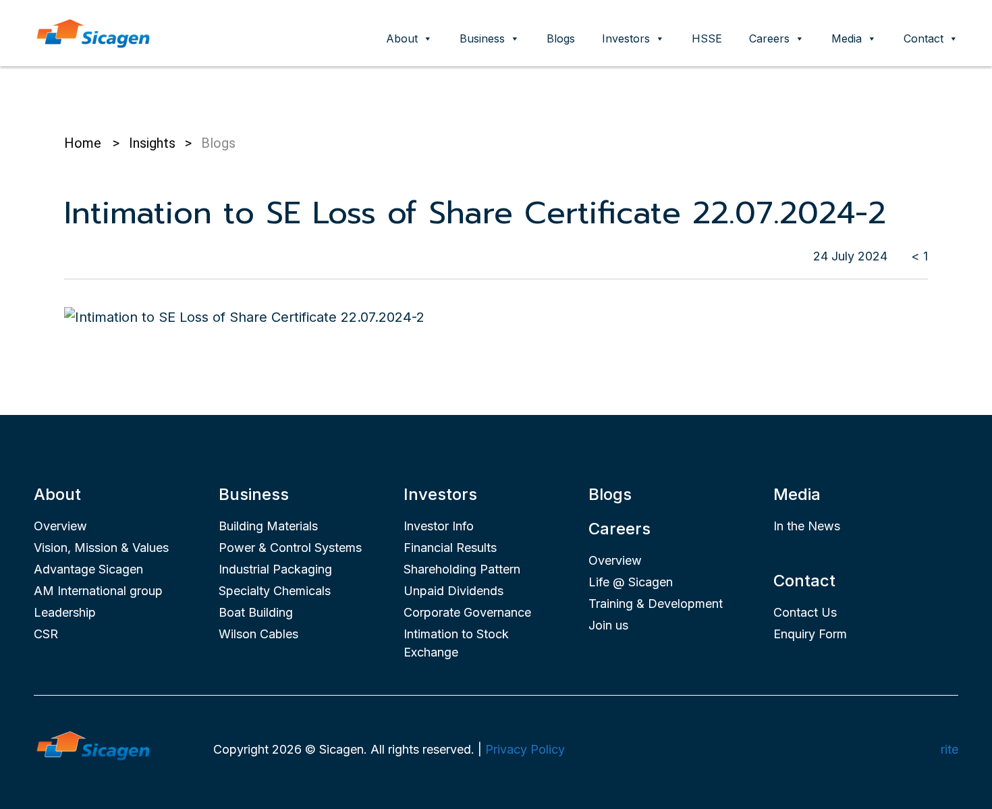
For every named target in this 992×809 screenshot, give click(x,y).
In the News (806, 526)
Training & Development (655, 603)
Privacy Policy (525, 749)
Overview (60, 526)
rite (949, 749)
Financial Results (450, 547)
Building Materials (268, 526)
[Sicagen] (93, 32)
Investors (626, 38)
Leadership (65, 612)
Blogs (561, 38)
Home (82, 143)
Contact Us (805, 612)
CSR (46, 634)
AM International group (98, 591)
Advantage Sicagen (88, 569)
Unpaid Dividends (453, 591)
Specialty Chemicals (275, 591)
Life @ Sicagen (630, 582)
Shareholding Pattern (462, 569)
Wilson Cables (258, 634)
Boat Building (256, 612)
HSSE (707, 38)
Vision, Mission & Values (101, 547)
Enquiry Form (810, 634)
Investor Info (439, 526)
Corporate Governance (467, 612)
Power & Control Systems (290, 547)
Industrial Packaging (275, 569)
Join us (608, 625)
